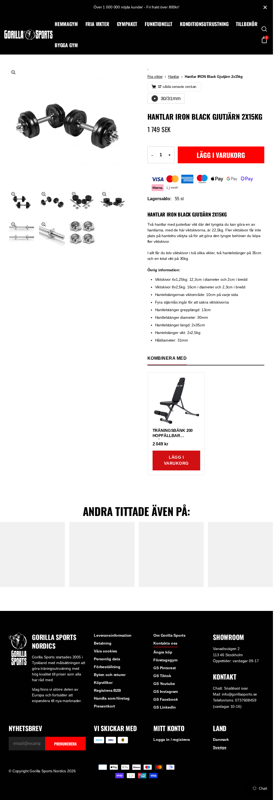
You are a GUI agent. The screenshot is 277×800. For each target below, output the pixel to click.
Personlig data (107, 659)
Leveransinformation (112, 635)
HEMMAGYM (66, 23)
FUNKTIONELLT (158, 23)
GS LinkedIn (164, 707)
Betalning (102, 643)
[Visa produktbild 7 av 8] (52, 233)
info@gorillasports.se (239, 694)
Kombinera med (167, 358)
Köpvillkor (103, 682)
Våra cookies (105, 651)
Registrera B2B (107, 690)
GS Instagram (165, 691)
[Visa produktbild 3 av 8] (52, 202)
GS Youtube (164, 683)
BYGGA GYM (66, 45)
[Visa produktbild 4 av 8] (82, 202)
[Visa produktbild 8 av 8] (82, 233)
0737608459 (245, 700)
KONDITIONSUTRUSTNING (204, 23)
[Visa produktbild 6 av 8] (22, 233)
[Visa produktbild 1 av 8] (67, 126)
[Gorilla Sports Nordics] (28, 34)
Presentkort (104, 706)
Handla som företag (111, 698)
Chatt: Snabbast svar (230, 688)
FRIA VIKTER (97, 23)
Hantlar (173, 77)
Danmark (221, 739)
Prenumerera (65, 744)
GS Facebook (165, 699)
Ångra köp (162, 652)
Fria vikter (155, 77)
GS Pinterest (164, 668)
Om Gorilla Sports (169, 635)
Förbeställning (107, 667)
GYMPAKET (127, 23)
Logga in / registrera (171, 739)
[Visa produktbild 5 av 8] (113, 202)
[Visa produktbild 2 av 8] (22, 202)
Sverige (219, 747)
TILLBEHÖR (246, 23)
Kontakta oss (165, 643)
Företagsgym (165, 660)
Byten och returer (110, 674)
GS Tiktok (162, 676)
